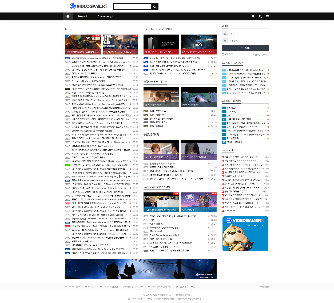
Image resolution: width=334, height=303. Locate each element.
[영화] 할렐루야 (183, 126)
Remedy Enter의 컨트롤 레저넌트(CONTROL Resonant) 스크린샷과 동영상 (105, 108)
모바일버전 (264, 286)
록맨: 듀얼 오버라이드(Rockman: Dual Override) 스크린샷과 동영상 (105, 104)
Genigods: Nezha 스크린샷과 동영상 (105, 81)
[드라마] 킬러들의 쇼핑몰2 (183, 118)
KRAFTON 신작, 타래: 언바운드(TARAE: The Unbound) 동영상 (105, 161)
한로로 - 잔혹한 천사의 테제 (183, 167)
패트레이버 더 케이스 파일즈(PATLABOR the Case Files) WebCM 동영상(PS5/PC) (105, 253)
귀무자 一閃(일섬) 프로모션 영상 (183, 227)
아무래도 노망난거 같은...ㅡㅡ (237, 176)
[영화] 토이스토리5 (183, 122)
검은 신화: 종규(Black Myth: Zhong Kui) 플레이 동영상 (105, 207)
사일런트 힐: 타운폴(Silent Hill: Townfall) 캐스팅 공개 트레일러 (105, 96)
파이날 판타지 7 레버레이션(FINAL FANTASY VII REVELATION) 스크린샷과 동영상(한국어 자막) (105, 172)
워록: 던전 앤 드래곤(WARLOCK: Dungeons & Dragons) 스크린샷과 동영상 (105, 115)
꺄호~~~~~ (229, 210)
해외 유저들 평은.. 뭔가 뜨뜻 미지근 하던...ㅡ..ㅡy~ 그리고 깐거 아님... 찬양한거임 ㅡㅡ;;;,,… (265, 157)
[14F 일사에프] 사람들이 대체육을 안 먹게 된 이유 (183, 171)
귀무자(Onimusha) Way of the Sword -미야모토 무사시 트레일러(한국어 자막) (105, 234)
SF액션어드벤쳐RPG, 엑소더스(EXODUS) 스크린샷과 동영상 (105, 111)
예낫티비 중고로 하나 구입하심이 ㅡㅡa (241, 203)
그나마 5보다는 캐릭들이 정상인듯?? (240, 184)
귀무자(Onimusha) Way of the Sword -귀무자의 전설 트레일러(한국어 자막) (105, 211)
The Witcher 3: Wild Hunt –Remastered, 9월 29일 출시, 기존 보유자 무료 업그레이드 (105, 176)
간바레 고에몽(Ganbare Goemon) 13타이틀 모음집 (183, 73)
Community (105, 16)
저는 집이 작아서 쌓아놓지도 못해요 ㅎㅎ (242, 187)
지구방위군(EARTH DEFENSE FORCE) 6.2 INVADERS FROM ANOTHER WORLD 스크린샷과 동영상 (105, 180)
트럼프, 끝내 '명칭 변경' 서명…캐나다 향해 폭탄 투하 (183, 216)
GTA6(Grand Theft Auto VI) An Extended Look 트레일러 (105, 66)
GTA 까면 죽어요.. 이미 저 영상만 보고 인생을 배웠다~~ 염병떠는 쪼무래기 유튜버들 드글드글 (265, 168)
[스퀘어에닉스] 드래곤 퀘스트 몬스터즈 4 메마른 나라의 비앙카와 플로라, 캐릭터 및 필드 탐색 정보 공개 (105, 195)
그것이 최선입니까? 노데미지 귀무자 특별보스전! (183, 243)
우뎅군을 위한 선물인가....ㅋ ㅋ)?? (183, 246)
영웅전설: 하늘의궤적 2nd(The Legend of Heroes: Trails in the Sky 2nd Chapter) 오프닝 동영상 (105, 199)
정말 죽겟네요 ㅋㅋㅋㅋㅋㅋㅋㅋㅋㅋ (240, 161)
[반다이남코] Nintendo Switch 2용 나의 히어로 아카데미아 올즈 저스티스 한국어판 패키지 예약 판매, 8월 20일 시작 (105, 226)
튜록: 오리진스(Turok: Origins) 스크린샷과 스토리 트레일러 (105, 138)
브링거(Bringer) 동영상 (105, 241)
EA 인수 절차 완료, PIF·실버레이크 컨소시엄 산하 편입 (183, 62)
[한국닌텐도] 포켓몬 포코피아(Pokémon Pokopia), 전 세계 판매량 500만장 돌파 (105, 203)
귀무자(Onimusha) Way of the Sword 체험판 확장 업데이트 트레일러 (105, 169)
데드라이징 (229, 111)
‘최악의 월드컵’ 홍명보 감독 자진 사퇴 (183, 175)
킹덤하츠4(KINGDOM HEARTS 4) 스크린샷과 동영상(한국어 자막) (105, 237)
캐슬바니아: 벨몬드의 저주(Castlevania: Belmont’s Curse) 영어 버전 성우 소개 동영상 (105, 188)
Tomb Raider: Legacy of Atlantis (183, 235)
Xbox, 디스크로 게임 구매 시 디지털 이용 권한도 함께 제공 (183, 58)
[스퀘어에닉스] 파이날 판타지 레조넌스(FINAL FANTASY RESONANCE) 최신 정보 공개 (105, 184)
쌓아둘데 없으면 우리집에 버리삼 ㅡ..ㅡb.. (242, 172)
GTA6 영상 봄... (183, 223)
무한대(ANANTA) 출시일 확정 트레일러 (105, 92)
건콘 (183, 220)
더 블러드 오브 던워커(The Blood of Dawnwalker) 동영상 (105, 192)
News (82, 16)
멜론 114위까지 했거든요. (183, 239)
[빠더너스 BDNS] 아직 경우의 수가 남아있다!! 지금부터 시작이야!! (183, 179)
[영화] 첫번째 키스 (183, 111)
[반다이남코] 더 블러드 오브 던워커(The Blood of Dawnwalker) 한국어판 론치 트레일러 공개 (105, 142)
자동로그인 (228, 54)
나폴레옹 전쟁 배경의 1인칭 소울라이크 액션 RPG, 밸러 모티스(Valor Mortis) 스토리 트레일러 (105, 119)
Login (246, 48)
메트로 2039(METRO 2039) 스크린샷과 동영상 (105, 146)
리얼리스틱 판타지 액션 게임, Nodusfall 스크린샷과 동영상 (105, 85)
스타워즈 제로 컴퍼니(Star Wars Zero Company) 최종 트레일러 (105, 230)
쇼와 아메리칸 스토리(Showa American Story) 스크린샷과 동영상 (105, 150)
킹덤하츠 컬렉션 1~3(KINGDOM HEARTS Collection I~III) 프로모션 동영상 (105, 218)
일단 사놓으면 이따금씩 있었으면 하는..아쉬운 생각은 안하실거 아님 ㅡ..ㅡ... (257, 195)
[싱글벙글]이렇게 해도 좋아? (183, 163)
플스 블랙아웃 (183, 231)
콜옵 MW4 (229, 108)
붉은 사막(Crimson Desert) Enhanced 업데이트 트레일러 (105, 123)
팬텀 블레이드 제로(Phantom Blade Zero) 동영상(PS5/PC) (105, 249)
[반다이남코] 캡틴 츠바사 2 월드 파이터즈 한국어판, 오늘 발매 (105, 69)
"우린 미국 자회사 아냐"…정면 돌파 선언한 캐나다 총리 (248, 130)
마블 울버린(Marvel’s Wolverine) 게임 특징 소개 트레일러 (105, 58)
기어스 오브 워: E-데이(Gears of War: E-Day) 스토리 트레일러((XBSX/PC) (105, 88)
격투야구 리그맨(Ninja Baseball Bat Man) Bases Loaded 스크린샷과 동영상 (105, 214)
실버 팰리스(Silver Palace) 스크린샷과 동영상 (105, 130)
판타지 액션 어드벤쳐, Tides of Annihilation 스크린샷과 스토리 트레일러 (105, 100)
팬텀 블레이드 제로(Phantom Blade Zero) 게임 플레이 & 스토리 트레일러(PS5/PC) (105, 222)
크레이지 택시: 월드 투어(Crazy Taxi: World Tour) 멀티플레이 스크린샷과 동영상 (105, 134)
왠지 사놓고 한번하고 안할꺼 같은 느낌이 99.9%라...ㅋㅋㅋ (250, 199)
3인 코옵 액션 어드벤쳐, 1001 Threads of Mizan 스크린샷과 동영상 (105, 127)
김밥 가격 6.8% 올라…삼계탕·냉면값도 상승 (183, 250)
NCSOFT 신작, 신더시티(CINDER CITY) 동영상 (105, 153)
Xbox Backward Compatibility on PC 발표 (183, 66)
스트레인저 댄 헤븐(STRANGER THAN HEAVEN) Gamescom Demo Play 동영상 (105, 62)
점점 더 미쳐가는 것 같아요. (236, 191)
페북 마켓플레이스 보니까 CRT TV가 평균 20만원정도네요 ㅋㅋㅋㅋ (253, 164)
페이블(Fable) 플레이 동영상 (105, 73)
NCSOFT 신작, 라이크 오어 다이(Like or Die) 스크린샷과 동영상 (105, 165)
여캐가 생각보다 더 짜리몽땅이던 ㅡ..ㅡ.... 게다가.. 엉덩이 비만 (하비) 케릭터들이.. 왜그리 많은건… (267, 206)
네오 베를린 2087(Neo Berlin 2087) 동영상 (105, 245)
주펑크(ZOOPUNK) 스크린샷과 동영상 (105, 157)
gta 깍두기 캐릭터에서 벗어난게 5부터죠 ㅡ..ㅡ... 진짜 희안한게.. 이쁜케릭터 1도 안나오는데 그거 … (268, 180)
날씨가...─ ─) (231, 115)
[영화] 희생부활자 (183, 114)
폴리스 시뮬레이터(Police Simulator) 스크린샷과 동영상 (105, 77)
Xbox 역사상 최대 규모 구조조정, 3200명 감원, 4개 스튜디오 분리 (183, 69)
